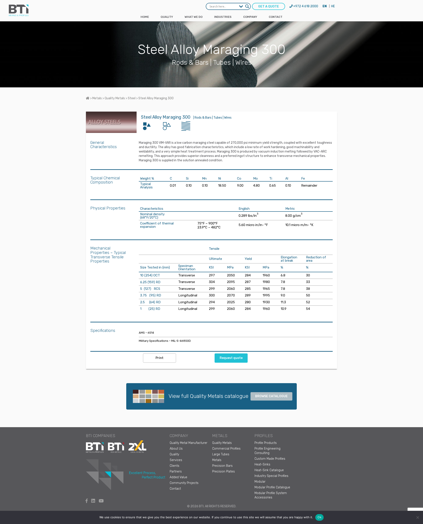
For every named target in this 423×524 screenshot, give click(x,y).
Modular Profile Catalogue (272, 487)
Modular (259, 482)
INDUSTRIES (223, 16)
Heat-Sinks (262, 464)
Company (250, 16)
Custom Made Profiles (269, 459)
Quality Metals (222, 443)
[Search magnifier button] (247, 6)
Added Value (178, 477)
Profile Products (265, 443)
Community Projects (184, 483)
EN (325, 6)
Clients (174, 466)
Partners (176, 471)
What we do (193, 16)
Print (159, 358)
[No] (417, 517)
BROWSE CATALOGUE (271, 396)
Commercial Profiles (226, 448)
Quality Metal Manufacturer (188, 443)
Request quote (231, 358)
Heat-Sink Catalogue (269, 470)
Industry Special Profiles (271, 476)
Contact (275, 16)
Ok (319, 517)
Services (176, 460)
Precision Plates (223, 471)
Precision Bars (222, 466)
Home (145, 16)
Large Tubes (220, 454)
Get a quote (268, 6)
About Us (176, 448)
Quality (167, 16)
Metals (216, 460)
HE (333, 6)
